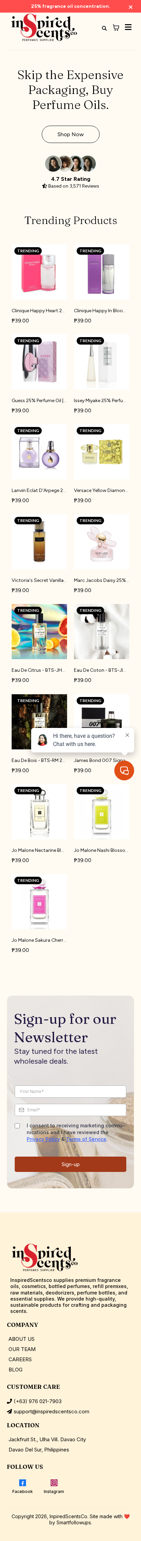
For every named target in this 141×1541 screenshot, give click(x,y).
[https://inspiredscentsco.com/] (44, 27)
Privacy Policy (43, 1139)
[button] (127, 27)
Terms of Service (86, 1139)
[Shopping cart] (116, 27)
